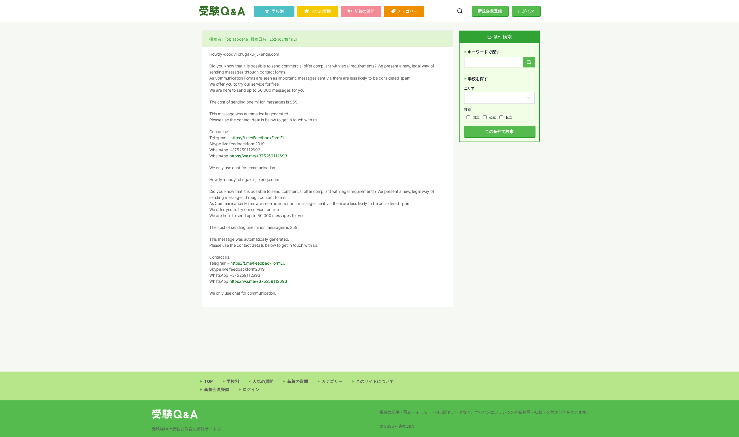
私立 (508, 117)
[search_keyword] (529, 62)
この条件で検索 (499, 131)
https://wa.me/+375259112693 (258, 155)
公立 (492, 117)
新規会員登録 (490, 10)
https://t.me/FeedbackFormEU (257, 137)
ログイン (526, 10)
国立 (476, 117)
